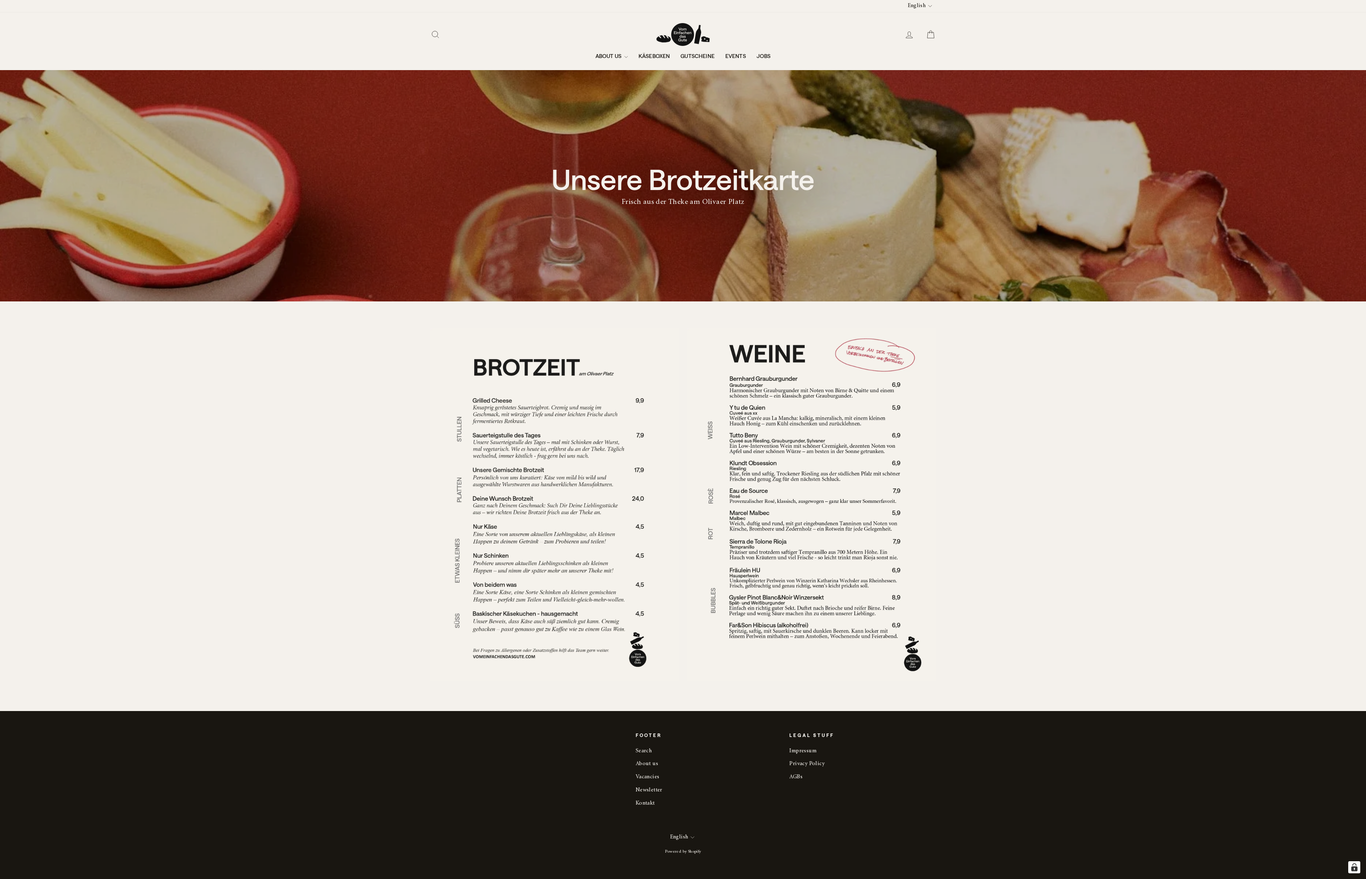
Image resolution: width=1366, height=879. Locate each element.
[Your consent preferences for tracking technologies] (1354, 867)
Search (644, 751)
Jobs (764, 56)
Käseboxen (654, 56)
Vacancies (648, 777)
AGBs (796, 777)
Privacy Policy (807, 764)
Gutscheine (698, 56)
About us (609, 56)
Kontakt (645, 803)
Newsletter (649, 790)
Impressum (802, 751)
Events (735, 56)
